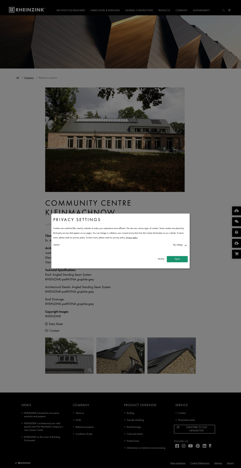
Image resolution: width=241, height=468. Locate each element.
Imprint (56, 245)
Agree (177, 259)
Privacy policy (132, 238)
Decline (161, 259)
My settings (178, 245)
